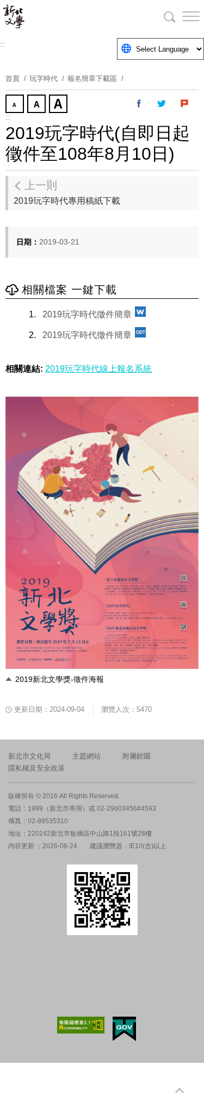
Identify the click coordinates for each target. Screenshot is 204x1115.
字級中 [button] (37, 105)
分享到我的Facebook (139, 104)
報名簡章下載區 (92, 78)
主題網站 (86, 756)
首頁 (12, 78)
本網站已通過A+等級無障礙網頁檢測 (81, 1025)
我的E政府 (124, 1029)
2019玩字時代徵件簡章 (87, 314)
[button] (182, 16)
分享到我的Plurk (185, 104)
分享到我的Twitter (162, 104)
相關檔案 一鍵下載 (69, 290)
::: (2, 44)
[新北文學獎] (65, 16)
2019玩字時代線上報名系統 (98, 368)
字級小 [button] (16, 105)
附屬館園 (136, 756)
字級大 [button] (59, 105)
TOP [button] (179, 1090)
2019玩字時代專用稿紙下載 (67, 192)
